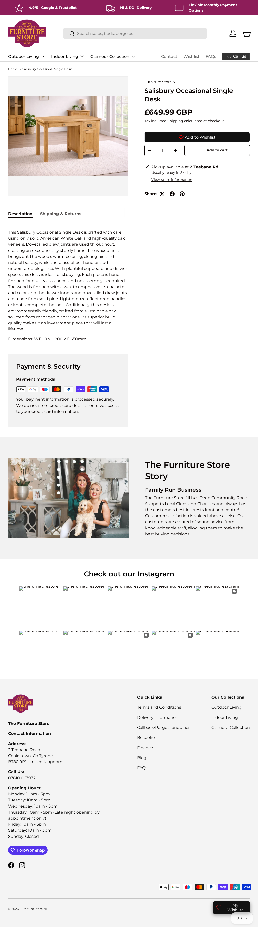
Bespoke (146, 737)
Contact (169, 56)
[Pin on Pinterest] (182, 194)
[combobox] (135, 33)
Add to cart (217, 150)
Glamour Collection (230, 727)
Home (13, 69)
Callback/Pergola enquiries (163, 727)
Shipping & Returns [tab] (60, 213)
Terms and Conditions (159, 707)
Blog (141, 757)
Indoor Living (224, 717)
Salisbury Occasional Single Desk (47, 69)
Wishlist (191, 56)
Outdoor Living (226, 707)
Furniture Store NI (160, 82)
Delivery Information (157, 717)
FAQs (211, 56)
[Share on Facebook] (172, 194)
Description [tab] (20, 213)
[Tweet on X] (162, 194)
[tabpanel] (68, 282)
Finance (145, 747)
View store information (171, 179)
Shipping (175, 121)
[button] (246, 33)
